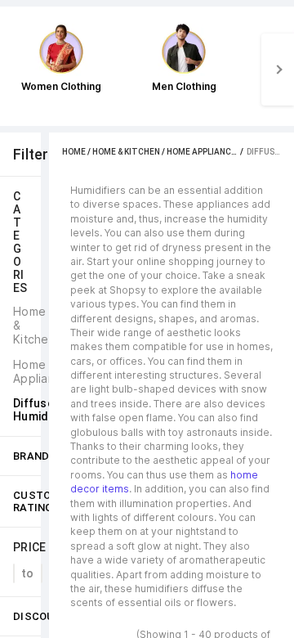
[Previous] (16, 70)
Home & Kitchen (126, 151)
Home (74, 151)
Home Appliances (204, 151)
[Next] (277, 70)
